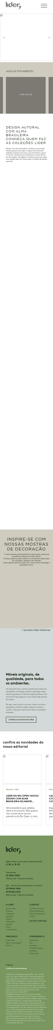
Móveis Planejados (36, 911)
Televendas (33, 940)
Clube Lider (10, 940)
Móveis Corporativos (37, 914)
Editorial (9, 924)
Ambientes (10, 914)
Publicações (10, 922)
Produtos (9, 911)
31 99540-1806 (13, 888)
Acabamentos (11, 929)
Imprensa (33, 951)
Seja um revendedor (13, 943)
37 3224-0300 (13, 875)
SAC (31, 943)
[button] (4, 37)
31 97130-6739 (13, 892)
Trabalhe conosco (36, 948)
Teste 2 (32, 916)
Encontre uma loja (36, 908)
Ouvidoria (33, 945)
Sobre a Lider (11, 908)
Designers (9, 916)
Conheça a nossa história (21, 720)
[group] (26, 95)
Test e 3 (9, 945)
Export (8, 927)
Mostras (9, 919)
